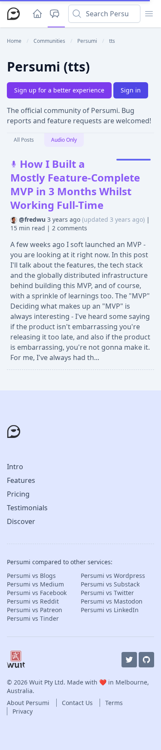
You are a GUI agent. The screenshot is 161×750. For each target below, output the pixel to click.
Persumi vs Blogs (31, 575)
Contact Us (78, 703)
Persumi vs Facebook (37, 593)
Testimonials (27, 507)
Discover (21, 521)
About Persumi (29, 703)
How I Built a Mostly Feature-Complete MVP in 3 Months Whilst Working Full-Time (75, 184)
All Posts (24, 139)
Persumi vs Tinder (33, 618)
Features (21, 480)
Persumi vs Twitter (107, 593)
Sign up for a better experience (59, 90)
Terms (114, 703)
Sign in (131, 90)
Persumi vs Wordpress (113, 575)
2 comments (69, 228)
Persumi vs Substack (110, 584)
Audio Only (64, 139)
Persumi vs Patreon (34, 610)
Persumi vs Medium (35, 584)
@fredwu (33, 219)
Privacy (22, 711)
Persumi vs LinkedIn (110, 610)
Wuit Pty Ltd (46, 682)
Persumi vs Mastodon (112, 601)
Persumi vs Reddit (33, 601)
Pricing (18, 494)
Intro (15, 466)
